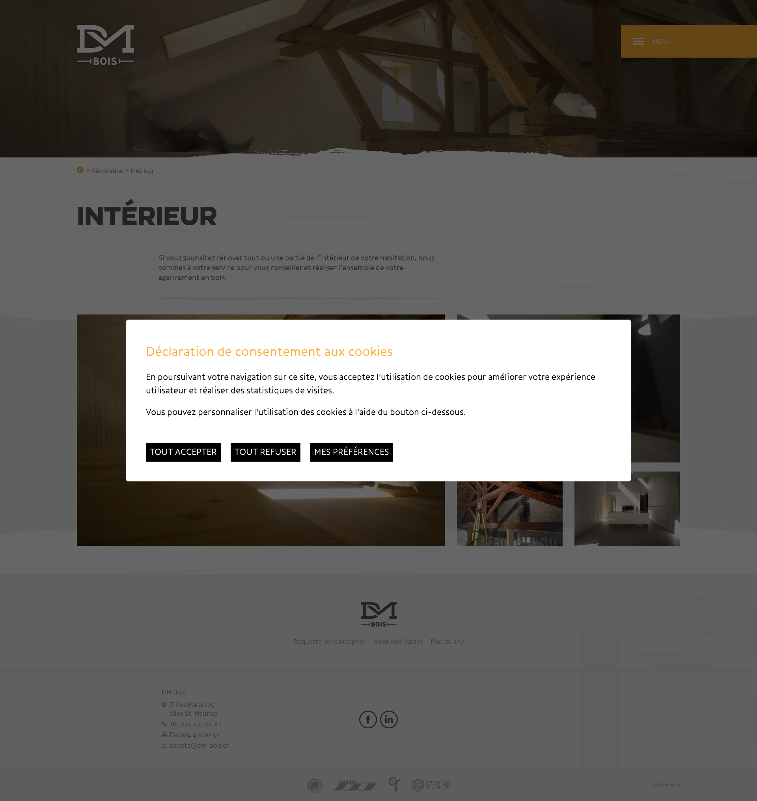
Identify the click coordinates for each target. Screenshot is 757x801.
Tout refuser (265, 452)
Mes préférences (351, 452)
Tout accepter (183, 452)
